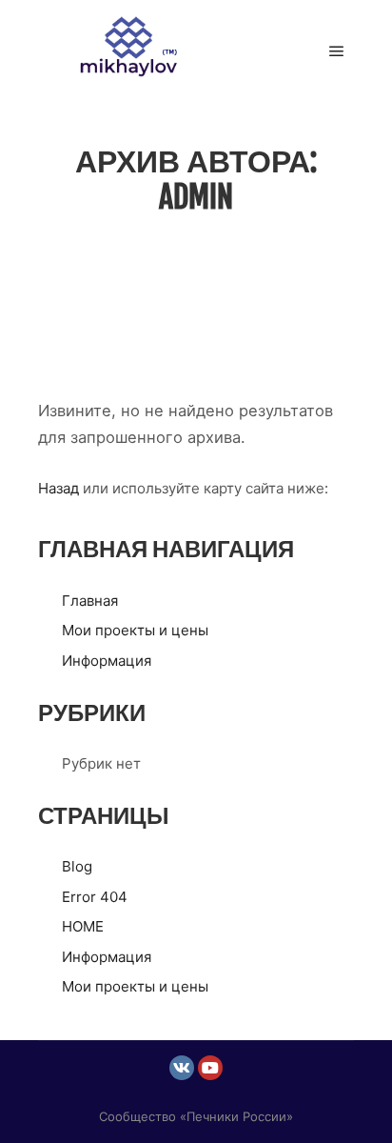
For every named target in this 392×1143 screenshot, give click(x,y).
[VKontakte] (181, 1067)
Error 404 (94, 897)
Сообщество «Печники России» (196, 1116)
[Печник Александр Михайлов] (133, 51)
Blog (77, 866)
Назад (58, 488)
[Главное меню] (337, 51)
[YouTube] (210, 1067)
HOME (83, 926)
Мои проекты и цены (135, 630)
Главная (90, 601)
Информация (106, 661)
